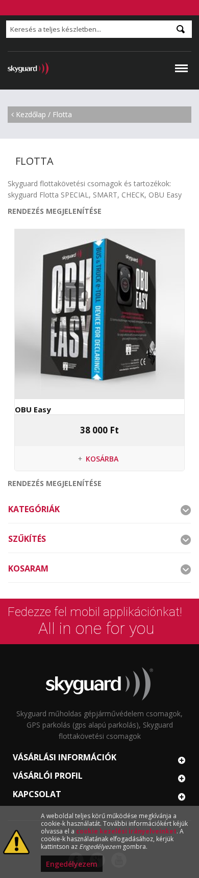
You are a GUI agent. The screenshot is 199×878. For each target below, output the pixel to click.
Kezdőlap (31, 114)
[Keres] (180, 29)
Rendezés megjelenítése (55, 211)
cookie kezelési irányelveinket (126, 831)
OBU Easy (33, 409)
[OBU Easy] (99, 314)
